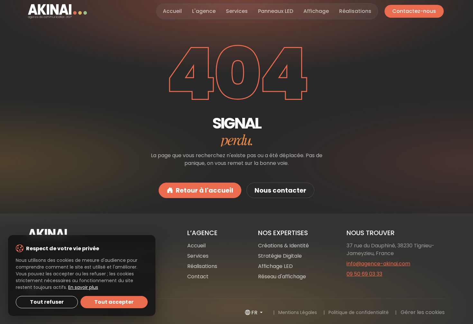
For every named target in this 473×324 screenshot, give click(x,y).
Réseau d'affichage (282, 276)
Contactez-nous (414, 11)
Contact (198, 276)
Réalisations (355, 11)
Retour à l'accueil (204, 190)
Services (237, 11)
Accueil (172, 11)
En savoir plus (83, 287)
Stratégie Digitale (280, 256)
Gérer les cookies (423, 312)
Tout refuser (47, 302)
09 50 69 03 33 (364, 274)
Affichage (316, 11)
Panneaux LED (275, 11)
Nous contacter (280, 190)
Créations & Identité (283, 245)
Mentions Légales (297, 312)
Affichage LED (275, 266)
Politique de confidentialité (359, 312)
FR (255, 312)
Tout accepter (114, 302)
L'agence (204, 11)
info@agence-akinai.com (378, 263)
